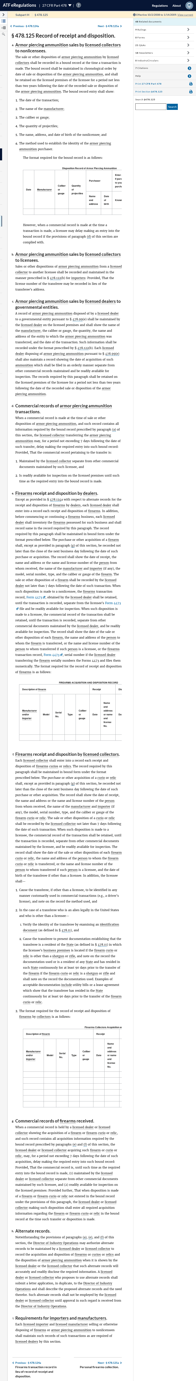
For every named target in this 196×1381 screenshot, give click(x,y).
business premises (56, 950)
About (176, 5)
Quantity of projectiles (77, 189)
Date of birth (106, 200)
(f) (85, 1144)
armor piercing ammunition (81, 57)
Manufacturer (44, 189)
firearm (113, 540)
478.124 (55, 499)
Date (28, 189)
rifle (72, 956)
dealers (90, 493)
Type (70, 714)
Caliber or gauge (62, 189)
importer (96, 568)
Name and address (93, 200)
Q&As (140, 45)
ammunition (24, 365)
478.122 (55, 278)
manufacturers (92, 1318)
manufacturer (53, 109)
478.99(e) (112, 354)
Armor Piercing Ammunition (101, 168)
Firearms (23, 493)
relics (67, 766)
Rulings (140, 29)
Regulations (160, 5)
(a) (114, 429)
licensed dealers (100, 301)
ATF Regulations (19, 5)
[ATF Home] (189, 5)
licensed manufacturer (72, 1324)
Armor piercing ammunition (41, 44)
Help (138, 75)
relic (113, 778)
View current (185, 14)
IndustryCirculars (146, 60)
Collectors (100, 1027)
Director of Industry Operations (55, 1243)
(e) (74, 1144)
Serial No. (58, 714)
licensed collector (52, 435)
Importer (27, 718)
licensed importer (35, 1324)
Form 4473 (34, 597)
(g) (73, 545)
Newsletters (144, 52)
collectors (44, 1017)
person (104, 563)
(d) (89, 236)
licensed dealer (108, 313)
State (70, 944)
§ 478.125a (108, 26)
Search (172, 106)
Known (118, 200)
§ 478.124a (26, 26)
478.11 (66, 930)
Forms (140, 37)
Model (46, 714)
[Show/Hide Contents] (188, 29)
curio (101, 778)
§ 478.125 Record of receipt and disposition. (63, 35)
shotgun (58, 956)
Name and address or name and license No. (108, 714)
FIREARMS (65, 682)
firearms (59, 505)
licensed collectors (103, 44)
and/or (29, 714)
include (66, 985)
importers (78, 278)
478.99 (78, 319)
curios (53, 766)
